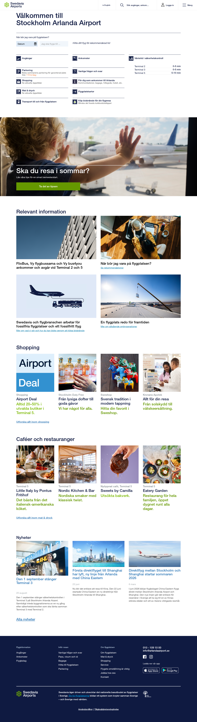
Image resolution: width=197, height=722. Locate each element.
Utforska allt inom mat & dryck (34, 517)
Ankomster (21, 656)
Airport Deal (26, 399)
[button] (188, 5)
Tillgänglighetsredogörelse (106, 709)
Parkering (63, 668)
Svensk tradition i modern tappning (116, 401)
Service (104, 664)
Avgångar (21, 652)
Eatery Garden (155, 490)
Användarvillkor (85, 709)
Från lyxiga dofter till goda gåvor (76, 401)
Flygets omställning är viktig (115, 668)
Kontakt (105, 676)
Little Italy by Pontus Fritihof (34, 492)
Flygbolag (21, 660)
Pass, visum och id (68, 656)
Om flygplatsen (108, 652)
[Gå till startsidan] (27, 694)
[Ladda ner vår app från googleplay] (170, 670)
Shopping (105, 660)
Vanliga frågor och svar (70, 652)
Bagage (62, 660)
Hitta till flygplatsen (68, 664)
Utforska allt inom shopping (32, 421)
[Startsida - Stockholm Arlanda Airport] (14, 5)
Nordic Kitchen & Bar (76, 490)
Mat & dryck (107, 656)
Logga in (170, 5)
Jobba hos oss (108, 672)
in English (106, 5)
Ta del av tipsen (48, 186)
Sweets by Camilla (116, 490)
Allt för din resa (156, 399)
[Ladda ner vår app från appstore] (151, 670)
